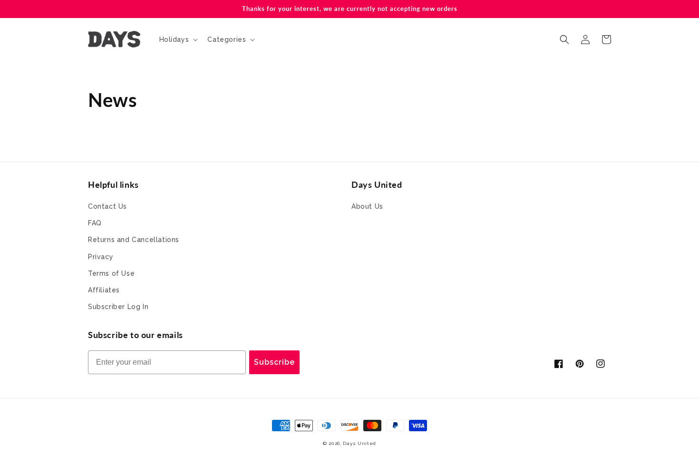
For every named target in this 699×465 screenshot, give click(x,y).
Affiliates (104, 290)
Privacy (100, 257)
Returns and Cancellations (133, 239)
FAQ (95, 223)
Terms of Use (111, 273)
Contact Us (107, 206)
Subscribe (274, 362)
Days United (359, 443)
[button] (178, 39)
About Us (367, 206)
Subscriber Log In (118, 306)
